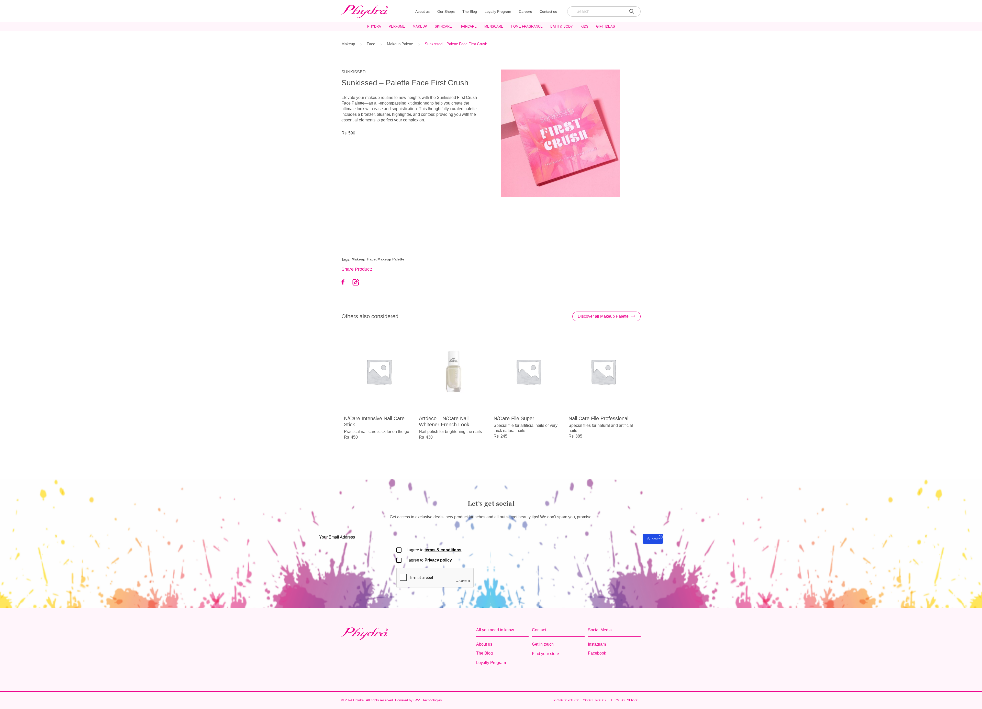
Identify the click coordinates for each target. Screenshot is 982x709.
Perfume (397, 26)
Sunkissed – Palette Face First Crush (456, 44)
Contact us (548, 11)
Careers (525, 11)
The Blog (469, 11)
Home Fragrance (527, 26)
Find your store (545, 653)
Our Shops (446, 11)
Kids (584, 26)
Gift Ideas (605, 26)
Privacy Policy (566, 700)
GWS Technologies (428, 700)
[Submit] (631, 11)
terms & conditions (443, 550)
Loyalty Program (498, 11)
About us (422, 11)
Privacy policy (438, 560)
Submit (653, 539)
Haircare (468, 26)
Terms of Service (626, 700)
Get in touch (543, 644)
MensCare (493, 26)
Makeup (420, 26)
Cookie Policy (595, 700)
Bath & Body (561, 26)
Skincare (443, 26)
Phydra (374, 26)
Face (371, 44)
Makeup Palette (400, 44)
